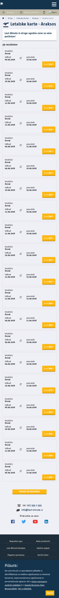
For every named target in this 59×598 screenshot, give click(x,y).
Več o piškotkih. (25, 589)
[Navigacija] (54, 4)
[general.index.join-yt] (35, 522)
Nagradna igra (15, 541)
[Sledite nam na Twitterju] (23, 522)
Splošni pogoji (43, 548)
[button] (48, 64)
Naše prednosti (43, 541)
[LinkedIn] (46, 522)
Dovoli (50, 593)
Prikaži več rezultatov (29, 492)
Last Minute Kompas (16, 548)
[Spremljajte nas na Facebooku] (13, 522)
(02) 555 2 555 (34, 505)
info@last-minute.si (32, 509)
